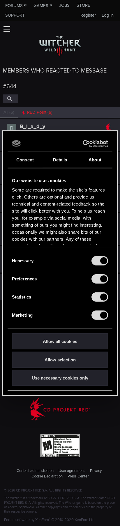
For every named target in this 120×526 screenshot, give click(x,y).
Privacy (96, 470)
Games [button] (40, 5)
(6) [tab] (8, 112)
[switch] (99, 279)
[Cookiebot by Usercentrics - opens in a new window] (83, 143)
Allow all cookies (60, 341)
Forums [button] (14, 5)
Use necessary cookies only (60, 377)
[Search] (10, 98)
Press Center (78, 476)
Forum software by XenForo (49, 520)
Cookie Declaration (47, 476)
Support (15, 15)
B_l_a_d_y (32, 126)
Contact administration (35, 470)
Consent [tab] (25, 159)
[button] (6, 29)
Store (83, 5)
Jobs (64, 5)
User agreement (72, 470)
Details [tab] (60, 159)
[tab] (37, 112)
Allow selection (60, 359)
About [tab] (95, 159)
